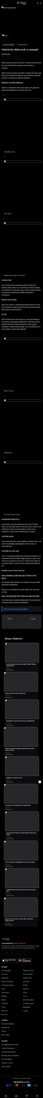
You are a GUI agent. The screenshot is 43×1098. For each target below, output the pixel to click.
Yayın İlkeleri (6, 1066)
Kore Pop (26, 981)
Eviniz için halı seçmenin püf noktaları (16, 609)
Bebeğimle (26, 1007)
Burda (4, 1000)
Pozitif (25, 985)
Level (25, 996)
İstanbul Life (27, 978)
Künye (4, 1031)
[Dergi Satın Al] (16, 1096)
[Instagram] (4, 952)
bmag (17, 1078)
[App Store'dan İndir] (9, 960)
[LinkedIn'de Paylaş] (16, 58)
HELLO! (5, 1011)
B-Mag (4, 996)
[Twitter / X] (15, 952)
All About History (8, 985)
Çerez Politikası (7, 1059)
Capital (25, 1011)
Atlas (3, 989)
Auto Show (5, 992)
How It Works (28, 974)
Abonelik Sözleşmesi (9, 1052)
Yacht (25, 992)
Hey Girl (5, 1014)
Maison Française (7, 981)
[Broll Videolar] (27, 1096)
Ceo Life (5, 974)
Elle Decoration (28, 1000)
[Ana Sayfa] (6, 939)
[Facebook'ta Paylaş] (3, 58)
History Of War (28, 970)
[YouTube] (9, 952)
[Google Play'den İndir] (24, 960)
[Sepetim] (37, 3)
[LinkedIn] (20, 952)
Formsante (5, 978)
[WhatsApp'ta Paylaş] (12, 58)
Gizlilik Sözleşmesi (8, 1048)
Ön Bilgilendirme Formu (10, 1044)
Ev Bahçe (5, 1003)
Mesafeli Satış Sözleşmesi (10, 1055)
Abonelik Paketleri (8, 1024)
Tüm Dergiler (6, 970)
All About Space (28, 1003)
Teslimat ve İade (7, 1063)
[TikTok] (26, 952)
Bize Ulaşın (5, 1035)
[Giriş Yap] (37, 1096)
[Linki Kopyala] (31, 624)
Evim (3, 1007)
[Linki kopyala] (20, 58)
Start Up (26, 989)
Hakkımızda (6, 1027)
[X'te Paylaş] (7, 58)
